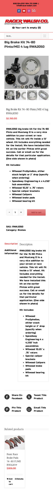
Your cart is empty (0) (28, 27)
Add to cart (36, 212)
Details (20, 479)
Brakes (22, 230)
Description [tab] (10, 243)
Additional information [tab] (10, 252)
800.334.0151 (19, 4)
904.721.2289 (31, 4)
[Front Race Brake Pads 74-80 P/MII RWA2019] (15, 442)
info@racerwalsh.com (26, 6)
